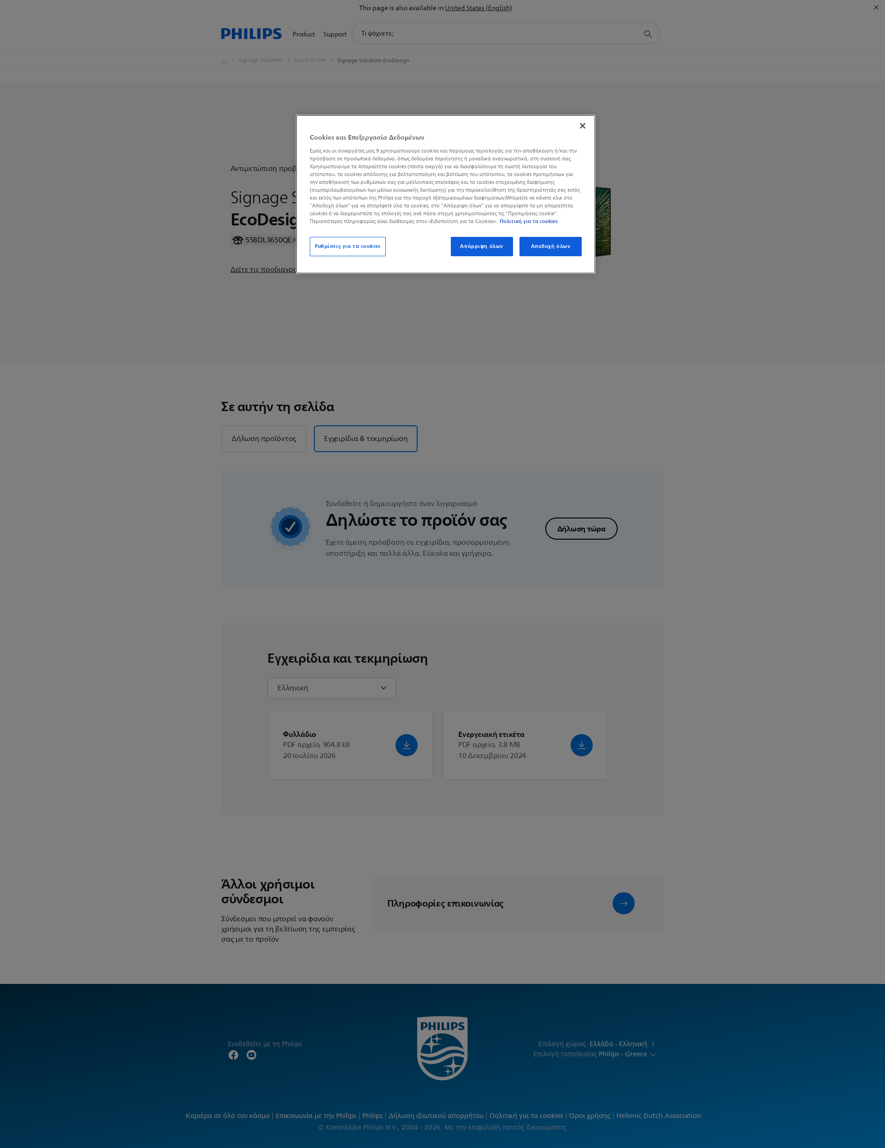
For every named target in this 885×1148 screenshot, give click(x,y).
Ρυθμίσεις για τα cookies (348, 246)
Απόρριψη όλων (481, 246)
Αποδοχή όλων (551, 246)
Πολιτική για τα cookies (529, 221)
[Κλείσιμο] (582, 126)
